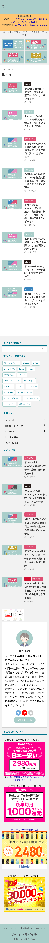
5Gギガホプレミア (11, 363)
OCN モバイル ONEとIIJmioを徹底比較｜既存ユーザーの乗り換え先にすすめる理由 (34, 181)
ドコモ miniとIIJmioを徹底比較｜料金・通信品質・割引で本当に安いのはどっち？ (35, 150)
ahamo (26, 363)
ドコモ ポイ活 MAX (12, 398)
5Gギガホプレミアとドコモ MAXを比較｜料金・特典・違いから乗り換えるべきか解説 (35, 526)
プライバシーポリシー (12, 928)
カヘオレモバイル (24, 934)
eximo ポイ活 (9, 369)
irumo (31, 369)
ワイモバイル (9, 404)
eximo (35, 363)
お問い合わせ (28, 928)
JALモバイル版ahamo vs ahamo (30, 25)
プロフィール (40, 928)
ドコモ (20, 386)
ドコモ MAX (32, 386)
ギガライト (8, 386)
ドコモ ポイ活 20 (25, 392)
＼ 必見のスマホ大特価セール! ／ (24, 829)
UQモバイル (29, 381)
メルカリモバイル (31, 398)
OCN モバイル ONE (12, 381)
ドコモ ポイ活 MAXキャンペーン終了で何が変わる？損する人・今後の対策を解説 (34, 558)
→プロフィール (24, 720)
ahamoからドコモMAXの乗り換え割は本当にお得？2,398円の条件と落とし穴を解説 (35, 590)
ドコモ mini (8, 392)
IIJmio (21, 369)
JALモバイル (9, 375)
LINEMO (22, 375)
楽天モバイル (24, 404)
